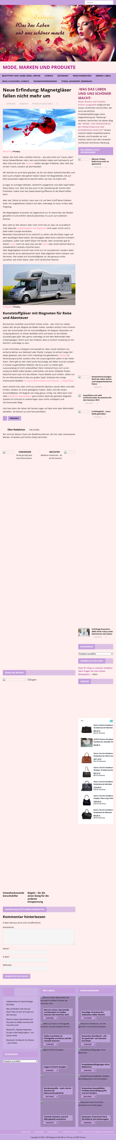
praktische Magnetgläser (20, 396)
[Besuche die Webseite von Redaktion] (4, 442)
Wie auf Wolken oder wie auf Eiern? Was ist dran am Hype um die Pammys (20, 1012)
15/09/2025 (88, 1044)
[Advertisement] (95, 701)
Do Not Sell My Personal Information (98, 1132)
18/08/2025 (88, 1070)
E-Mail (6, 956)
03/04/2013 (98, 387)
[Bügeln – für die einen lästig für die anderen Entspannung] (39, 784)
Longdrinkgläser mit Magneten (31, 228)
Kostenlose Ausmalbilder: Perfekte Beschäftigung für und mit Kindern (94, 1090)
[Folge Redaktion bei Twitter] (12, 442)
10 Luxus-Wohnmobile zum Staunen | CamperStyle (49, 380)
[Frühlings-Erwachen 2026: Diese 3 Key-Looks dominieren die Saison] (84, 632)
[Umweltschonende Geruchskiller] (14, 784)
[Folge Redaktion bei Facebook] (7, 442)
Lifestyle (63, 355)
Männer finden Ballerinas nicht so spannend (100, 161)
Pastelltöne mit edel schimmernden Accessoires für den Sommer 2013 (97, 397)
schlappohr (7, 307)
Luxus (13, 244)
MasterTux (7, 151)
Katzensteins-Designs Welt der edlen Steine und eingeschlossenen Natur (102, 380)
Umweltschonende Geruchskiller (13, 894)
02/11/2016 (50, 1096)
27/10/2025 (88, 1018)
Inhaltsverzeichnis (82, 76)
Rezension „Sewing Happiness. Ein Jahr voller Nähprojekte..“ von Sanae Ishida (20, 1032)
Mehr (95, 674)
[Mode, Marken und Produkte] (58, 59)
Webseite (7, 965)
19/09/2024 (88, 1123)
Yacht (45, 244)
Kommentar (8, 927)
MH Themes (81, 1137)
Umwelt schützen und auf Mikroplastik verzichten (56, 1117)
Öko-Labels (49, 990)
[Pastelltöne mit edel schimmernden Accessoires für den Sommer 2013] (79, 398)
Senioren (29, 163)
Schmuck (49, 76)
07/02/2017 (98, 417)
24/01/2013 (89, 403)
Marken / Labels (103, 76)
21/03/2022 (50, 1044)
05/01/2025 (88, 1096)
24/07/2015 (50, 1123)
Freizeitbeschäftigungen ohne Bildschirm (95, 1065)
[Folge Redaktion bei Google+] (17, 442)
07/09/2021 (11, 103)
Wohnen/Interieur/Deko (45, 81)
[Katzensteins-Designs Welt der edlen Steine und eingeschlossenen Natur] (84, 379)
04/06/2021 (50, 1070)
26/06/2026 (50, 1018)
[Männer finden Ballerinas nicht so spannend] (84, 264)
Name (5, 948)
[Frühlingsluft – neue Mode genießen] (84, 516)
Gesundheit (62, 76)
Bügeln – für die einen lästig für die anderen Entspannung (38, 897)
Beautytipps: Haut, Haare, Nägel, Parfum (21, 76)
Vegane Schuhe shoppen (55, 1067)
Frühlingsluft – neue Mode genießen (101, 412)
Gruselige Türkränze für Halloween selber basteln (93, 1013)
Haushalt (14, 418)
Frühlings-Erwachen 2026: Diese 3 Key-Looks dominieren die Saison (102, 631)
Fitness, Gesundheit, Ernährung (76, 81)
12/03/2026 (98, 637)
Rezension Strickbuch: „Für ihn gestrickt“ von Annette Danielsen (94, 1038)
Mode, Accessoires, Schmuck (15, 81)
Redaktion (24, 103)
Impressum (25, 1132)
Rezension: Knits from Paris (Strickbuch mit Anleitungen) (95, 1117)
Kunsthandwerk (89, 990)
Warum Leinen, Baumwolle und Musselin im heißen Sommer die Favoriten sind (19, 1022)
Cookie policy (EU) (70, 1132)
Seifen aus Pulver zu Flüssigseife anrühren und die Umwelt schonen (57, 1038)
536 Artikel (34, 429)
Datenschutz (53, 1132)
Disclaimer (39, 1132)
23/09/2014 (98, 167)
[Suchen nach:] (99, 2)
